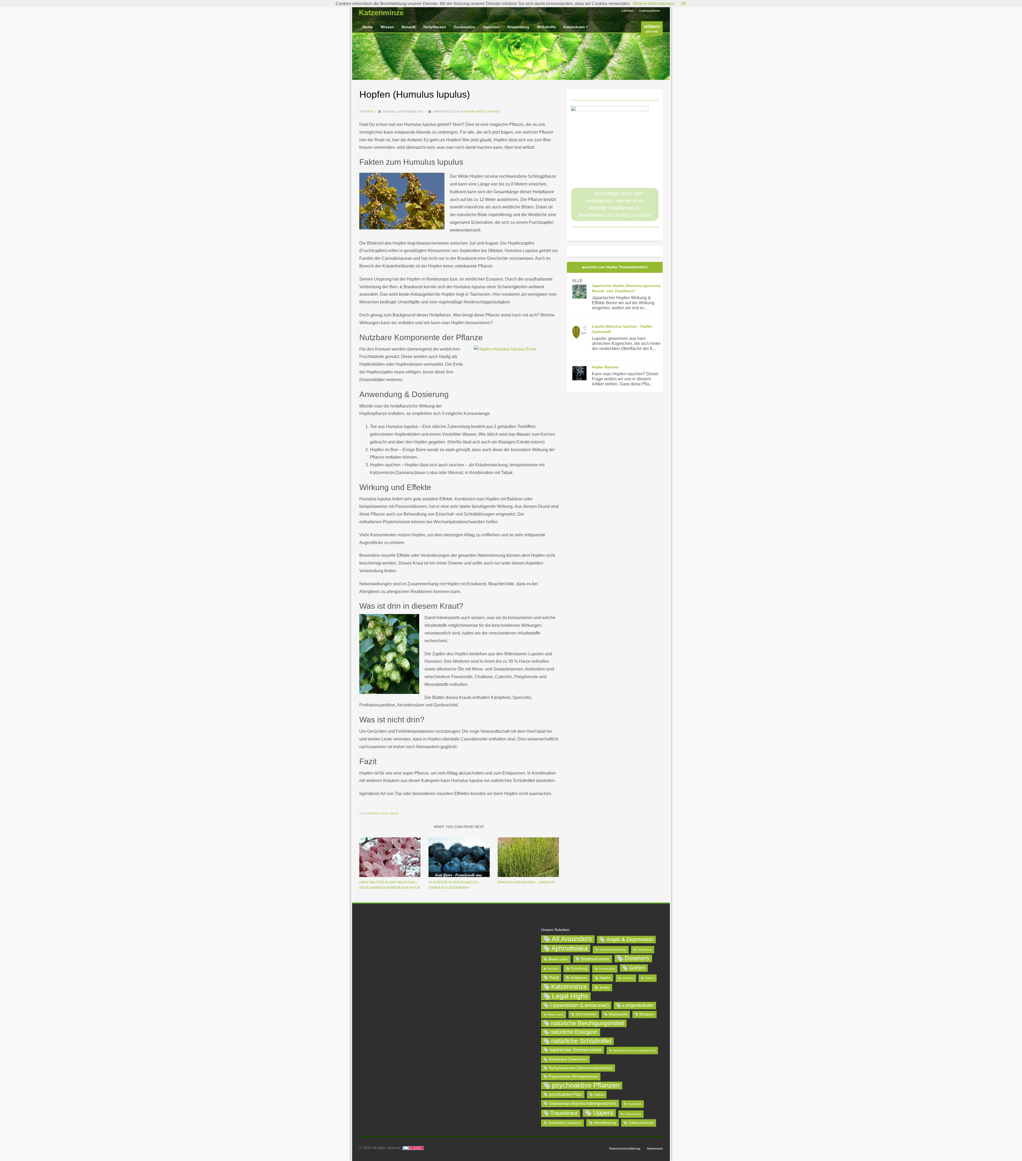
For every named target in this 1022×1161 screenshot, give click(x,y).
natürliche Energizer (573, 1032)
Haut (553, 977)
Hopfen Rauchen (605, 367)
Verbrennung (633, 1114)
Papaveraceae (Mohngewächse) (573, 1076)
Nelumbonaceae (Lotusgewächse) (634, 1050)
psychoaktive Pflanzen (586, 1085)
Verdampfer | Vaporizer (564, 1123)
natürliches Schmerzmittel (575, 1049)
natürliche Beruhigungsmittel (587, 1023)
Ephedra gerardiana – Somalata (526, 882)
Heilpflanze (579, 978)
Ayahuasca (645, 949)
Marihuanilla (618, 1014)
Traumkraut (564, 1113)
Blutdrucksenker (595, 959)
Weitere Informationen (653, 3)
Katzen (649, 978)
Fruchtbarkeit (607, 968)
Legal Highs (389, 813)
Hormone (627, 978)
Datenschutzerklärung (624, 1148)
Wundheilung (605, 1123)
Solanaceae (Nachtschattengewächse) (582, 1103)
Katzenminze (569, 986)
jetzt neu (652, 28)
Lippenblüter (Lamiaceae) (579, 1005)
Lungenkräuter (638, 1005)
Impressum (655, 1148)
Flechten (553, 968)
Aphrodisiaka (569, 948)
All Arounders (572, 938)
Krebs (604, 987)
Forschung (579, 968)
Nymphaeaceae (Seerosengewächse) (580, 1068)
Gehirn (637, 968)
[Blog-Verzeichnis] (413, 1148)
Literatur (628, 10)
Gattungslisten (649, 10)
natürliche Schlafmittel (581, 1041)
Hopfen (493, 111)
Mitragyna (647, 1014)
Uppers (603, 1112)
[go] (540, 10)
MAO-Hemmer (586, 1014)
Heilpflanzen (475, 111)
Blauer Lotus (558, 959)
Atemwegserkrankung (612, 949)
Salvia (599, 1095)
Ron (370, 111)
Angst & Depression (629, 939)
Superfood (634, 1103)
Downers (637, 958)
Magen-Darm (555, 1014)
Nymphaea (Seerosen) (568, 1059)
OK (684, 3)
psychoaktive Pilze (565, 1094)
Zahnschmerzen (641, 1123)
